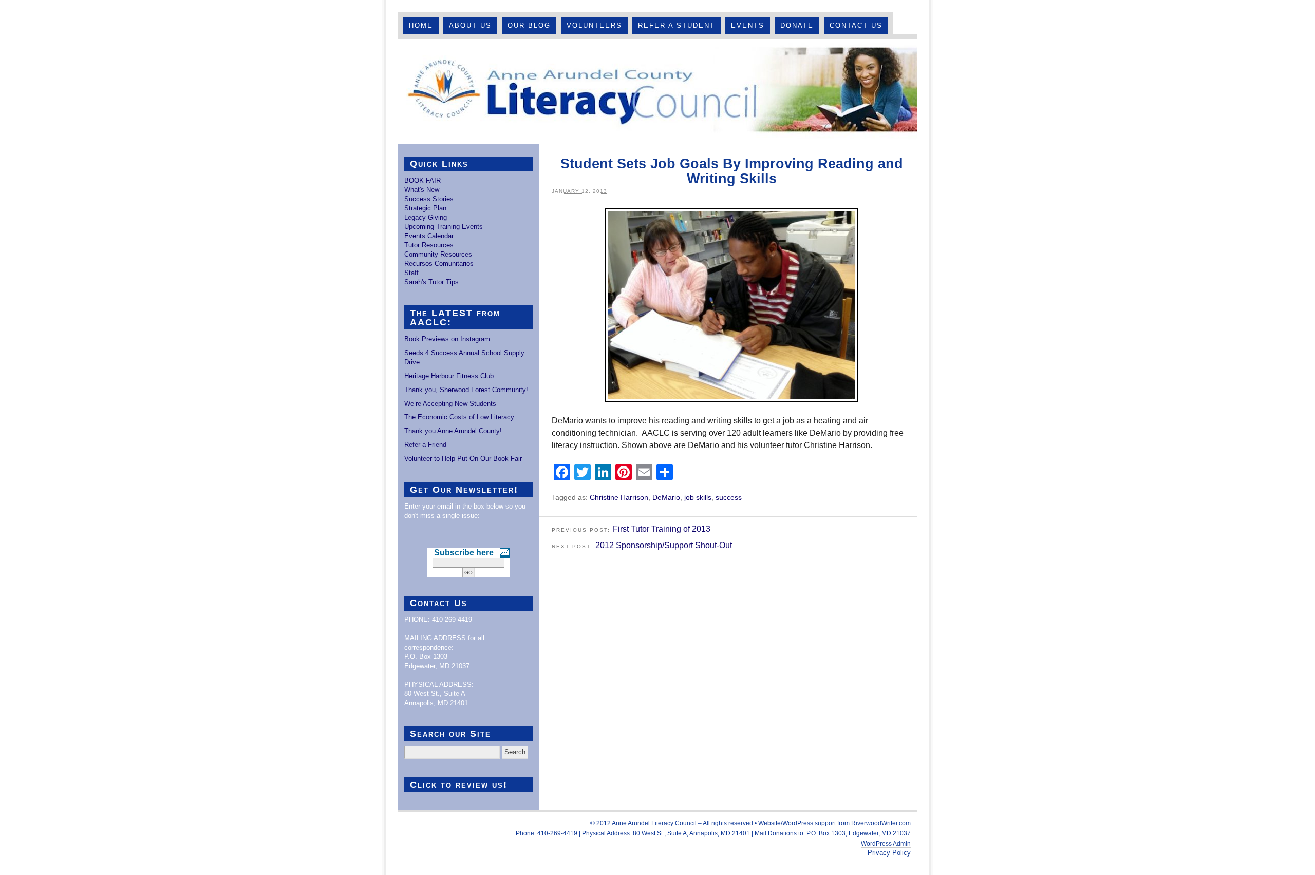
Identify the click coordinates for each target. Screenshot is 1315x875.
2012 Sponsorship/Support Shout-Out (663, 545)
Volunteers (594, 25)
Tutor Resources (429, 245)
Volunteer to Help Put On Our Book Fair (463, 458)
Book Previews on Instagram (447, 339)
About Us (470, 25)
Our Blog (529, 25)
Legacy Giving (425, 217)
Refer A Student (676, 25)
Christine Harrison (619, 497)
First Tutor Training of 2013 (661, 528)
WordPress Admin (886, 843)
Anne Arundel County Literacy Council (657, 91)
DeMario (666, 497)
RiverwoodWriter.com (881, 823)
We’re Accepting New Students (450, 403)
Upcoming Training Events (443, 226)
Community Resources (438, 254)
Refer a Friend (425, 445)
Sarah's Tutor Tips (431, 282)
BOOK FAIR (422, 180)
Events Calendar (429, 236)
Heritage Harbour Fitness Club (449, 376)
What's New (421, 189)
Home (421, 25)
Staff (411, 273)
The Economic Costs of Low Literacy (459, 417)
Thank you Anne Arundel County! (453, 431)
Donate (797, 25)
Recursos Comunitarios (439, 263)
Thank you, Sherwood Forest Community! (466, 390)
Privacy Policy (889, 853)
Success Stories (429, 199)
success (729, 497)
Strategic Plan (425, 208)
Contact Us (856, 25)
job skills (697, 497)
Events (747, 25)
